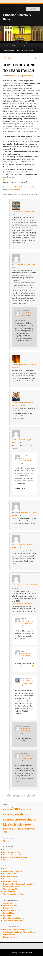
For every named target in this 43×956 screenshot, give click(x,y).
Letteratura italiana (10, 881)
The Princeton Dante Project (13, 894)
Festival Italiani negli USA (12, 871)
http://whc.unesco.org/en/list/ (22, 603)
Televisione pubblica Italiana (13, 920)
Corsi (29, 809)
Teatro (5, 831)
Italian (21, 187)
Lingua (33, 187)
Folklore (26, 815)
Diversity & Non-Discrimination (21, 952)
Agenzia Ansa (8, 903)
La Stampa (7, 915)
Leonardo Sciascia (10, 876)
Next (37, 58)
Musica (8, 824)
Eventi (18, 814)
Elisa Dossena (28, 76)
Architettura (7, 809)
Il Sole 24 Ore (8, 908)
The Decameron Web (11, 889)
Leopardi (6, 879)
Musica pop (22, 824)
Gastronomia (8, 819)
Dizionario (7, 850)
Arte (14, 808)
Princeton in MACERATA (25, 50)
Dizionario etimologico (11, 852)
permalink (16, 189)
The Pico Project (9, 891)
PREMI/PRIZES (9, 50)
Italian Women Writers (11, 874)
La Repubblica (8, 913)
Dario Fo (6, 869)
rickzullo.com (16, 402)
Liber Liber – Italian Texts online (15, 857)
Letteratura (20, 819)
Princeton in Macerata (12, 828)
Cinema (22, 809)
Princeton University (10, 937)
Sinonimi (6, 860)
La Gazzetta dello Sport (12, 910)
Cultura (7, 814)
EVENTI (22, 46)
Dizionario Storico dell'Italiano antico (17, 855)
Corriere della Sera (10, 905)
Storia (32, 828)
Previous (7, 58)
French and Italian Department (14, 929)
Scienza (26, 828)
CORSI (14, 46)
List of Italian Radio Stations (13, 918)
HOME (6, 46)
